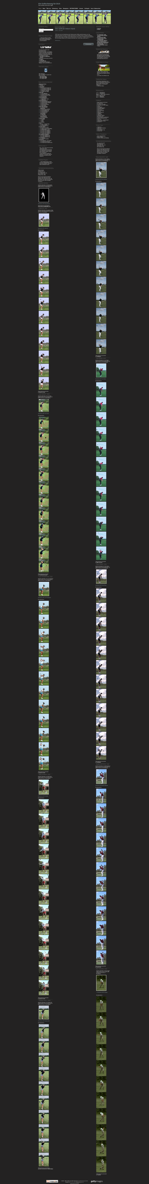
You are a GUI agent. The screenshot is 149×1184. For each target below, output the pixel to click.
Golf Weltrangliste (100, 108)
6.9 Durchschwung (43, 117)
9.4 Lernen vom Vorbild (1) (45, 130)
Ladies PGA (99, 114)
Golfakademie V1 (100, 112)
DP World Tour (100, 103)
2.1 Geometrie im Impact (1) (45, 87)
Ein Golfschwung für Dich (49, 4)
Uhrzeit (98, 29)
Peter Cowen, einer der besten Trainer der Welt (103, 95)
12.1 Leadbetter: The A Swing (45, 140)
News (44, 8)
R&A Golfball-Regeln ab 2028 (46, 161)
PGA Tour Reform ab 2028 (46, 37)
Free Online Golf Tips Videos (102, 105)
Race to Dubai (100, 136)
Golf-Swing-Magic (100, 110)
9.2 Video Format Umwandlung (46, 128)
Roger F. (97, 94)
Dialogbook (65, 8)
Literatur (81, 8)
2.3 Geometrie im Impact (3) (45, 89)
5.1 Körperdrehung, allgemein (45, 101)
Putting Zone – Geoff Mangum (103, 119)
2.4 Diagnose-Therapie (44, 90)
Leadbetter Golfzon (101, 115)
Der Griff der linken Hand (65, 29)
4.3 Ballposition (43, 99)
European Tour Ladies (101, 104)
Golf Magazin (99, 106)
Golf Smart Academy (101, 107)
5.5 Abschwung (43, 105)
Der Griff (60, 30)
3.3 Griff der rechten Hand (45, 95)
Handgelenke (102, 92)
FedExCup (99, 127)
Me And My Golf (100, 116)
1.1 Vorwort (42, 85)
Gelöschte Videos (100, 85)
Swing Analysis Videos (101, 120)
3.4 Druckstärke (43, 96)
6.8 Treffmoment (43, 115)
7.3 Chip (41, 121)
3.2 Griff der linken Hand (45, 94)
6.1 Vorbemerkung (43, 107)
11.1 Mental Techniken (44, 138)
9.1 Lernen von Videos (44, 127)
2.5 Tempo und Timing (44, 91)
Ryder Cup (99, 128)
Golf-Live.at (99, 109)
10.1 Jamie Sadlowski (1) (45, 135)
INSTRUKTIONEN (74, 8)
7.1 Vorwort (42, 119)
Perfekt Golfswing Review (102, 118)
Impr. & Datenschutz (95, 8)
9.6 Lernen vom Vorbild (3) (45, 132)
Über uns (48, 8)
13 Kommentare (88, 44)
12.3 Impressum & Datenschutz (46, 142)
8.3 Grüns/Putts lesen (44, 125)
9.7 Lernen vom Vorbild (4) (45, 133)
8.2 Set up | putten (43, 124)
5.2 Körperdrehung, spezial (45, 102)
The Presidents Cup (101, 129)
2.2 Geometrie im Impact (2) (45, 88)
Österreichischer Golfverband (103, 117)
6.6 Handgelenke (43, 112)
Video (60, 8)
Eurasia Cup (99, 130)
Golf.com (99, 111)
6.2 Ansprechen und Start (45, 109)
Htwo (83, 1182)
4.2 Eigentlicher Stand (44, 98)
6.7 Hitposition (43, 114)
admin (56, 30)
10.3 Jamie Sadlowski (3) (45, 136)
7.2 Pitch (42, 120)
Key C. (97, 97)
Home (40, 8)
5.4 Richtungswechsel (44, 104)
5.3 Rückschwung (43, 103)
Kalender (99, 28)
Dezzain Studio (73, 1182)
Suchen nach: (41, 28)
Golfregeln (86, 8)
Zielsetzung (55, 8)
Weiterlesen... (58, 40)
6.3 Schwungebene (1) (44, 110)
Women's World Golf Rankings (103, 137)
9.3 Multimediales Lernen (45, 129)
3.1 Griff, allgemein (43, 93)
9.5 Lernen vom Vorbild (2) (45, 131)
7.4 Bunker (42, 122)
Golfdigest (99, 113)
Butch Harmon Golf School (102, 102)
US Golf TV (99, 121)
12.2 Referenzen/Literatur (45, 141)
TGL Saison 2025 (43, 78)
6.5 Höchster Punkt (44, 111)
